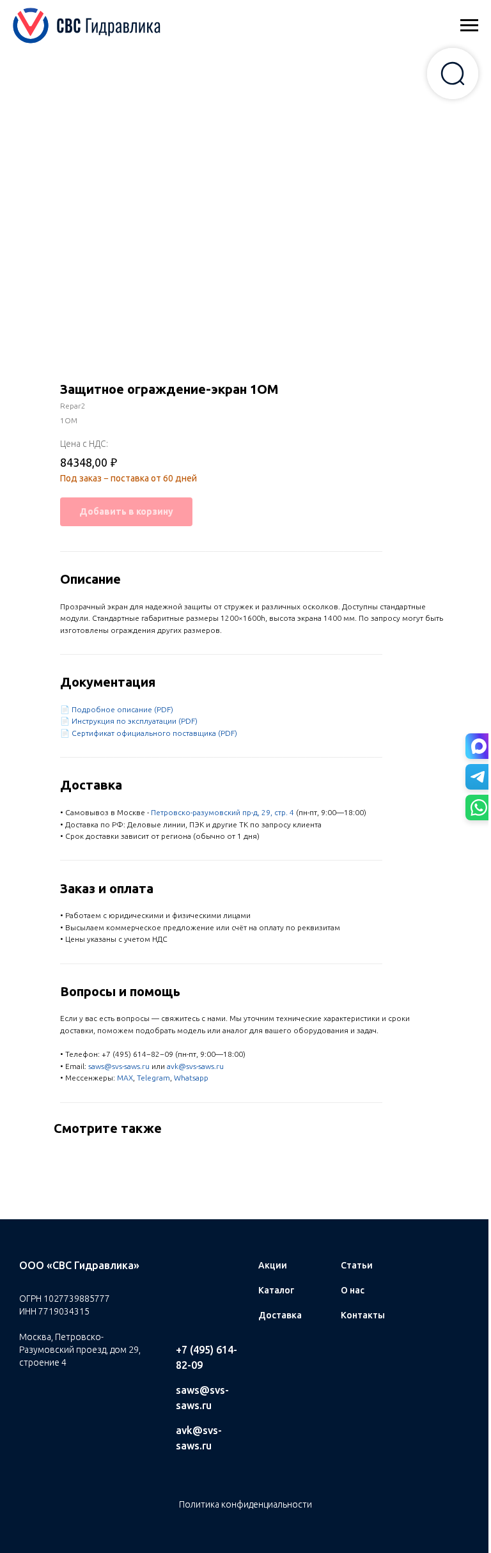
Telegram (153, 1077)
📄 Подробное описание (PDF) (116, 709)
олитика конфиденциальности (248, 1504)
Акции (272, 1265)
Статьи (357, 1265)
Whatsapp (191, 1077)
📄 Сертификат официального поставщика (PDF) (148, 733)
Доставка (280, 1315)
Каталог (276, 1290)
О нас (352, 1290)
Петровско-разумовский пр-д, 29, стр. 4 (222, 812)
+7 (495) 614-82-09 (206, 1357)
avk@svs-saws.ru (195, 1066)
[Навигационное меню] (469, 25)
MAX (125, 1077)
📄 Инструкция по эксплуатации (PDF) (129, 721)
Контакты (363, 1315)
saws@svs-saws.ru (119, 1066)
